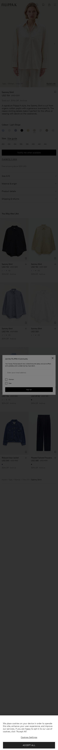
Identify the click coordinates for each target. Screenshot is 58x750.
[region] (29, 732)
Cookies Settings (29, 737)
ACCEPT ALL (29, 745)
